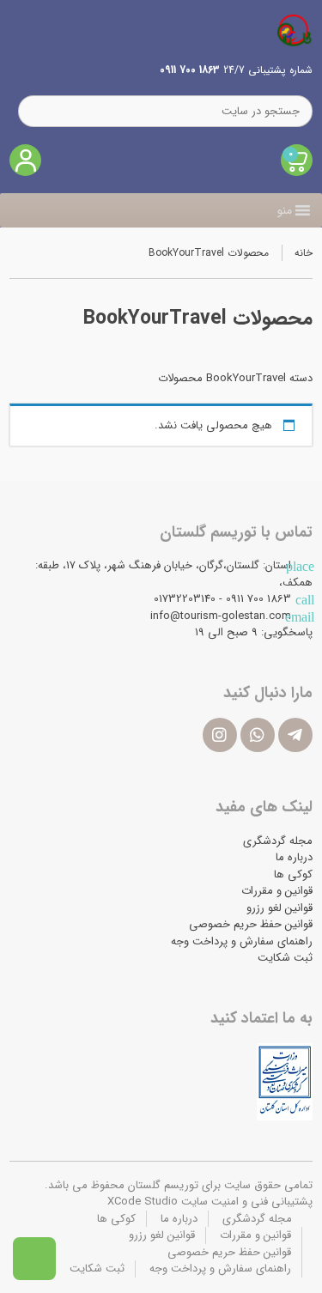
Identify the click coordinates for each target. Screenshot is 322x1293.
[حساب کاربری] (25, 160)
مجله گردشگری (278, 841)
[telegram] (295, 735)
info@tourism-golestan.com (220, 616)
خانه (304, 253)
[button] (284, 210)
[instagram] (220, 735)
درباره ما (294, 857)
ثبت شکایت (285, 958)
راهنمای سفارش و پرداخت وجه (242, 941)
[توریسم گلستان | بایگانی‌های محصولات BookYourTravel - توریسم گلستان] (294, 30)
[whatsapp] (257, 735)
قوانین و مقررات (277, 891)
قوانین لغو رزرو (279, 908)
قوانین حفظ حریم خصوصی (251, 924)
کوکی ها (293, 874)
